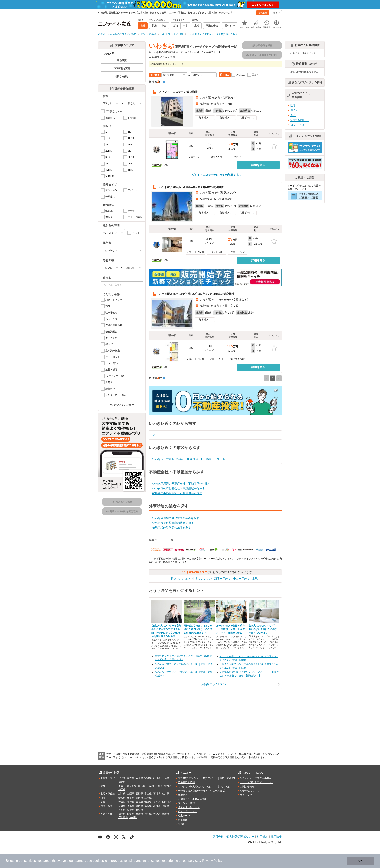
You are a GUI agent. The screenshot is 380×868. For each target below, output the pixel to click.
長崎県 (139, 813)
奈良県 (156, 802)
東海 (103, 797)
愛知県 (121, 797)
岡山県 (130, 806)
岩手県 (139, 778)
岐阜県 (130, 797)
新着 (293, 115)
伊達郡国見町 (195, 459)
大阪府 (121, 802)
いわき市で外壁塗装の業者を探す (173, 522)
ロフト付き (297, 124)
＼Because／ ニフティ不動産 (256, 778)
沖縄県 (133, 817)
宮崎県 (165, 813)
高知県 (139, 809)
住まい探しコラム (187, 811)
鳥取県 (139, 806)
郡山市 (221, 459)
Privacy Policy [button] (212, 860)
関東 (103, 786)
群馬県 (121, 789)
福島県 (121, 781)
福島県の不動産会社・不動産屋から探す (177, 493)
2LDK (293, 110)
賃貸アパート (210, 778)
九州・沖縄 (106, 813)
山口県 (156, 806)
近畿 (103, 802)
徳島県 (165, 806)
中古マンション (202, 578)
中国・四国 (106, 806)
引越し (181, 824)
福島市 (210, 459)
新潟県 (121, 793)
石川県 (156, 793)
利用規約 (262, 836)
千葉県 (150, 786)
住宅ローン (184, 815)
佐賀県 (130, 813)
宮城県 (148, 778)
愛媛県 (130, 809)
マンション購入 (186, 786)
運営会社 (218, 836)
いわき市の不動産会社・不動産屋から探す (178, 488)
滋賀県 (148, 802)
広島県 (121, 806)
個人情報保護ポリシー (240, 836)
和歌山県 (166, 802)
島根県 (148, 806)
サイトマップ (247, 794)
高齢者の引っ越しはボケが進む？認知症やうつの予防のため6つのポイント (198, 629)
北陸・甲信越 (108, 793)
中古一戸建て (241, 578)
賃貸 (180, 778)
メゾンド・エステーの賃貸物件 (178, 91)
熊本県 (148, 813)
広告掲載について (249, 790)
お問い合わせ (247, 786)
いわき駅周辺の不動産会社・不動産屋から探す (181, 483)
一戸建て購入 (185, 790)
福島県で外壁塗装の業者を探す (171, 527)
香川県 (121, 809)
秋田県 (156, 778)
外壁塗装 (183, 819)
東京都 (121, 786)
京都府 (139, 802)
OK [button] (360, 860)
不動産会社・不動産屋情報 (192, 799)
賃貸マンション (192, 778)
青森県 (130, 778)
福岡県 (121, 813)
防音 (293, 105)
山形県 (165, 778)
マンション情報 (186, 803)
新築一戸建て (222, 578)
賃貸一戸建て (227, 778)
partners (80, 860)
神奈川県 (132, 786)
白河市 (170, 459)
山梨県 (130, 793)
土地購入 (183, 794)
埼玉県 (141, 786)
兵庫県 (130, 802)
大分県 (156, 813)
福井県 (165, 793)
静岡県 (139, 797)
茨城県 (159, 786)
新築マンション (180, 578)
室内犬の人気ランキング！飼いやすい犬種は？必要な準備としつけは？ (263, 629)
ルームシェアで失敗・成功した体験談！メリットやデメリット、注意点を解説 (230, 629)
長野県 (139, 793)
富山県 (148, 793)
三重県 (148, 797)
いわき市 (157, 459)
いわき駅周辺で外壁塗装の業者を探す (175, 518)
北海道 (121, 778)
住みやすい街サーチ (189, 807)
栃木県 (167, 786)
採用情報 (276, 836)
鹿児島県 (123, 817)
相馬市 (180, 459)
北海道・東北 (108, 778)
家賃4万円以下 (299, 120)
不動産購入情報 (186, 782)
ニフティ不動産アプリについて (256, 782)
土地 (255, 578)
